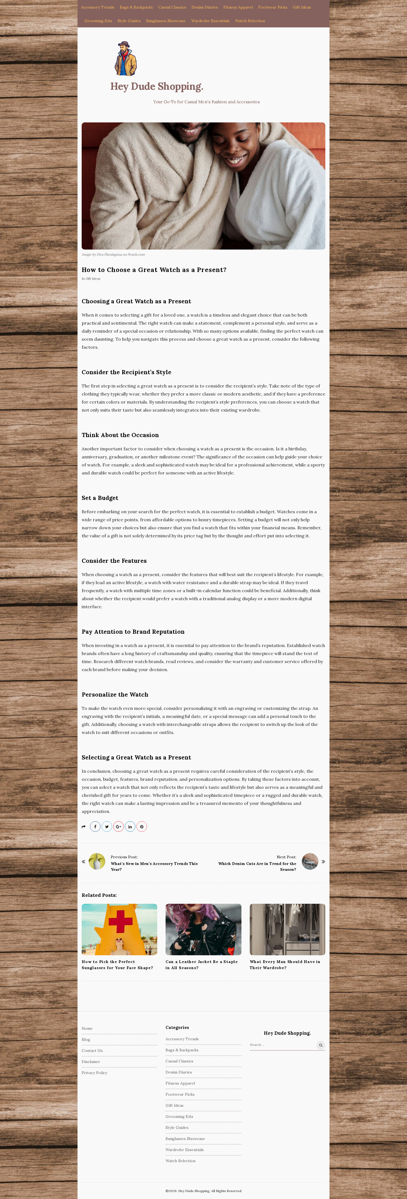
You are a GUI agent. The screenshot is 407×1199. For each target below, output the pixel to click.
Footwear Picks (272, 7)
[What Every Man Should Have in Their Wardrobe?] (287, 929)
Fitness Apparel (238, 7)
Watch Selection (250, 20)
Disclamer (91, 1061)
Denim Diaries (205, 7)
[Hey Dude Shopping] (126, 59)
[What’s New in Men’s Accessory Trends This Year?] (97, 861)
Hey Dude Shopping (155, 86)
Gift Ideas (302, 7)
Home (87, 1028)
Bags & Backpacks (136, 7)
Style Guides (129, 20)
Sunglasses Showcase (166, 20)
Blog (86, 1039)
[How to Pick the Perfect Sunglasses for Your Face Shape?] (119, 929)
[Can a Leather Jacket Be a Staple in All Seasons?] (203, 929)
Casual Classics (172, 7)
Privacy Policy (94, 1072)
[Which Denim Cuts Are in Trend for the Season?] (310, 861)
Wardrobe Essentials (210, 20)
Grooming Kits (98, 20)
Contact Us (92, 1050)
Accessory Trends (97, 7)
